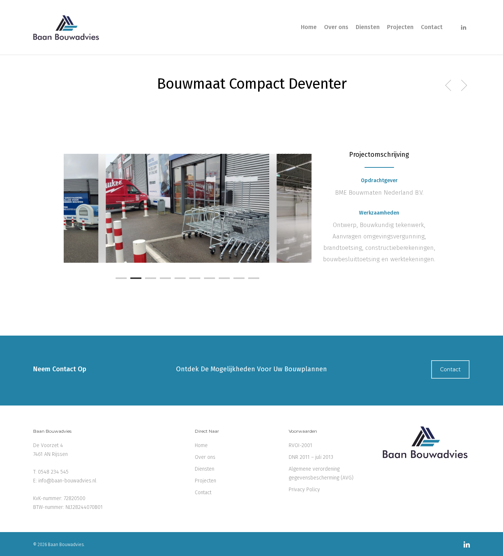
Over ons (336, 27)
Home (309, 27)
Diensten (368, 27)
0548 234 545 (53, 472)
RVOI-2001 (300, 445)
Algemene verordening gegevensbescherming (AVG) (321, 473)
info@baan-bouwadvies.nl (67, 481)
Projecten (400, 27)
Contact (432, 27)
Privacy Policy (304, 489)
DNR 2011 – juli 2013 (311, 457)
